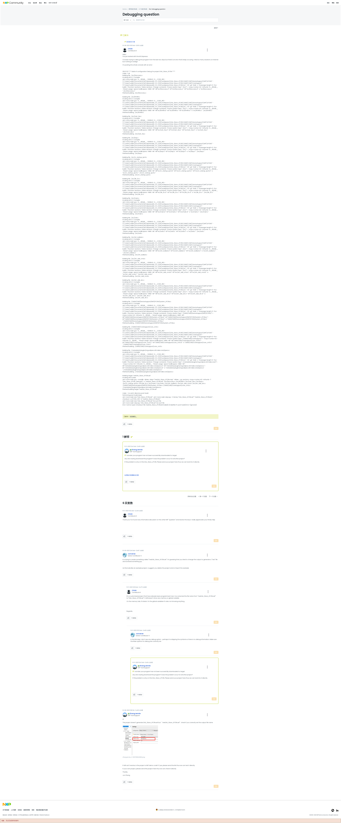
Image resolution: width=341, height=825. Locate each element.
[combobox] (175, 20)
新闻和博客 (27, 810)
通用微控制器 (133, 9)
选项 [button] (215, 28)
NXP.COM (52, 3)
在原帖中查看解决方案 (132, 475)
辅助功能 (36, 815)
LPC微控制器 (143, 9)
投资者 (20, 810)
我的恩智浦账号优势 (42, 810)
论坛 (29, 3)
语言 (328, 3)
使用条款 (10, 815)
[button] (207, 50)
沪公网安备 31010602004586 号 (166, 810)
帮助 (333, 3)
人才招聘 (13, 810)
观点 (40, 3)
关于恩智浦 (6, 810)
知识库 (35, 3)
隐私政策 (5, 815)
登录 (337, 3)
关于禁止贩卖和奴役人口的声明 (25, 815)
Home (125, 9)
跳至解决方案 (130, 42)
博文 (45, 3)
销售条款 (15, 815)
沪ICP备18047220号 (180, 809)
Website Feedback (44, 815)
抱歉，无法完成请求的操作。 (11, 821)
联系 (33, 810)
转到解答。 (133, 416)
